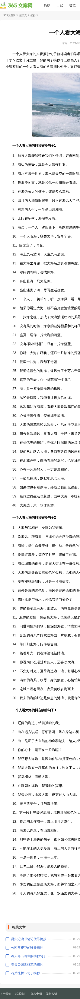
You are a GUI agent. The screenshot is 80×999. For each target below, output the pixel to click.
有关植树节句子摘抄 (25, 973)
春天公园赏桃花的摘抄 (27, 964)
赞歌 (72, 5)
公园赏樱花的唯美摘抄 (27, 947)
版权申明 (36, 993)
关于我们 (5, 993)
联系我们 (20, 993)
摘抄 (47, 5)
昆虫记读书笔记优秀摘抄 (28, 939)
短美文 (23, 15)
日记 (60, 5)
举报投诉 (51, 993)
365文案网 (9, 15)
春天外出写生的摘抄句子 (28, 956)
